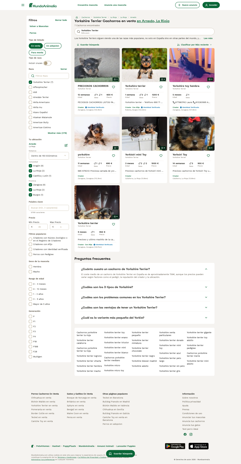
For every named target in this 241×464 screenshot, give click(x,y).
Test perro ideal (190, 429)
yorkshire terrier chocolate (140, 349)
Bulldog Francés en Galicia (116, 413)
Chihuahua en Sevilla (113, 409)
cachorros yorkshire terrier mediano (114, 359)
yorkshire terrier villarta (89, 361)
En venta (35, 46)
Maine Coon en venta (77, 413)
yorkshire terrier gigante (199, 332)
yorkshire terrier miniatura (140, 341)
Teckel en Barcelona (113, 397)
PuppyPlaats (69, 446)
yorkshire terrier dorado (171, 340)
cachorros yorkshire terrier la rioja (87, 334)
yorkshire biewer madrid (144, 361)
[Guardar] (113, 87)
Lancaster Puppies (125, 446)
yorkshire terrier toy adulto (197, 339)
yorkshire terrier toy (114, 332)
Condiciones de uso (192, 413)
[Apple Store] (198, 446)
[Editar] (66, 145)
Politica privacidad (191, 401)
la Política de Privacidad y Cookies (92, 457)
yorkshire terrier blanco (116, 352)
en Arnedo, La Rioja (153, 21)
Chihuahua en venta (41, 397)
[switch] (47, 63)
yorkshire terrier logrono (89, 356)
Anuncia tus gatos (191, 425)
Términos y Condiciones (66, 457)
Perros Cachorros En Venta (45, 394)
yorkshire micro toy (114, 370)
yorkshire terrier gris (169, 371)
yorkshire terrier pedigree (195, 346)
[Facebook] (185, 434)
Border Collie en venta (42, 413)
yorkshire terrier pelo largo (170, 359)
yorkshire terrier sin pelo (172, 366)
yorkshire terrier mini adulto (198, 362)
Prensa (185, 409)
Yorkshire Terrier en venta (44, 405)
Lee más (208, 38)
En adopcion (52, 46)
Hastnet (56, 446)
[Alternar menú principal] (23, 5)
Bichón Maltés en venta (43, 401)
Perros (33, 33)
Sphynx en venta (75, 405)
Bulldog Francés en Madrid (116, 401)
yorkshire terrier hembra (89, 366)
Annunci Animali (105, 446)
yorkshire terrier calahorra (85, 341)
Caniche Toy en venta (42, 421)
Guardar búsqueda (89, 44)
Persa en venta (74, 417)
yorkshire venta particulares (167, 334)
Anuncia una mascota (115, 5)
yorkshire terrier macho (89, 371)
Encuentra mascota (88, 5)
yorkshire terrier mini (115, 347)
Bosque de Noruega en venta (81, 397)
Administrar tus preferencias (43, 460)
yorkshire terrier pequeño (140, 334)
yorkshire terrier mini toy (170, 346)
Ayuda (185, 405)
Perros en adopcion (112, 424)
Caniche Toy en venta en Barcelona (115, 418)
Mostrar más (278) (57, 133)
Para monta (37, 52)
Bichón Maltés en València (116, 405)
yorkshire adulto (140, 366)
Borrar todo (61, 20)
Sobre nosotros (190, 397)
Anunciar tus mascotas (193, 417)
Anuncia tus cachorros (193, 421)
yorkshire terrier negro (143, 356)
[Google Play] (175, 446)
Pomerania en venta (41, 409)
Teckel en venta (39, 417)
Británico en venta (76, 401)
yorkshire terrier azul (170, 353)
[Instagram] (191, 434)
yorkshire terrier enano (116, 337)
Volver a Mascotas (39, 26)
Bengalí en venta (75, 409)
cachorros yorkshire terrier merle (197, 354)
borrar (64, 69)
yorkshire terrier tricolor (116, 342)
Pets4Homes (42, 446)
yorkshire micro (112, 365)
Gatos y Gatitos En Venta (80, 394)
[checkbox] (30, 82)
